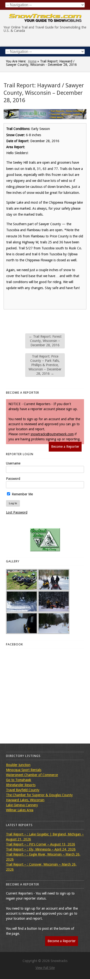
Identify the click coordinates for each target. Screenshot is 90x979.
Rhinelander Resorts (21, 785)
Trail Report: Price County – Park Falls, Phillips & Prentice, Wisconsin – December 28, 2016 (45, 365)
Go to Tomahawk (18, 780)
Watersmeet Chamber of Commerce (32, 775)
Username (13, 463)
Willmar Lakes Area (19, 810)
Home (32, 61)
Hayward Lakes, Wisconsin (25, 800)
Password (13, 479)
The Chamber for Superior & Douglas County (39, 795)
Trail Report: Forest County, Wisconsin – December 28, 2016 (45, 341)
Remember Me (22, 494)
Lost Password (16, 512)
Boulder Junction (18, 765)
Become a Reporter (65, 446)
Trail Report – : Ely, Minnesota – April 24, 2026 (41, 849)
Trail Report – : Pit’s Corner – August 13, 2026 (40, 844)
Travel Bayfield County (22, 790)
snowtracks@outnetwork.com (52, 434)
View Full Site (45, 968)
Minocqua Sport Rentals (23, 770)
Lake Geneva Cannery (22, 805)
